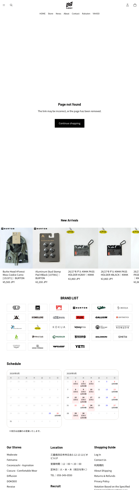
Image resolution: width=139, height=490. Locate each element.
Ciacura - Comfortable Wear (22, 470)
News (58, 13)
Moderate (12, 454)
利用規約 (99, 465)
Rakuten (86, 13)
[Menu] (4, 5)
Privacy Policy (101, 481)
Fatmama (12, 460)
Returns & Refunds (104, 475)
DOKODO (12, 481)
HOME (42, 13)
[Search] (11, 5)
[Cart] (135, 5)
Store (50, 13)
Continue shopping (69, 123)
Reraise (11, 486)
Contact (76, 13)
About (66, 13)
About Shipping (103, 470)
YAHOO (96, 13)
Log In (97, 454)
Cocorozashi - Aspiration (20, 465)
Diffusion (12, 475)
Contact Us (100, 460)
